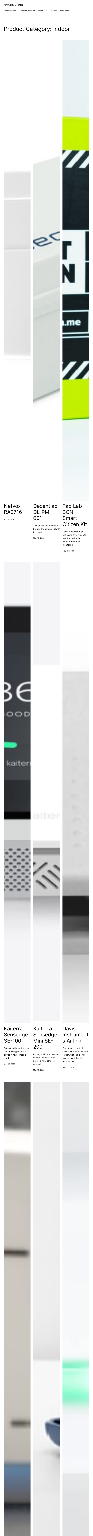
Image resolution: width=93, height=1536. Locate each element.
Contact (53, 11)
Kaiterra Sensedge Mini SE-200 (45, 1038)
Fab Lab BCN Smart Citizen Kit (74, 515)
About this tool (10, 11)
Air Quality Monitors (13, 5)
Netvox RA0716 (13, 509)
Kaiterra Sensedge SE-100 (16, 1035)
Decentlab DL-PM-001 (45, 512)
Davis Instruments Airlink (75, 1035)
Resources (64, 11)
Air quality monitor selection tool (33, 11)
